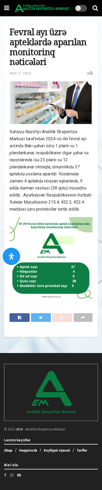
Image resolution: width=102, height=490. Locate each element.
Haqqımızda (28, 450)
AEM (19, 429)
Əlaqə (8, 450)
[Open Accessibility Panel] (11, 256)
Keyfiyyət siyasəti (57, 450)
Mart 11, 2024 (20, 73)
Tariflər (82, 450)
